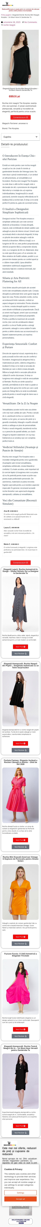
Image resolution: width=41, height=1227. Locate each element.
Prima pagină (6, 15)
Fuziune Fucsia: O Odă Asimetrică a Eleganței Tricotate (20, 955)
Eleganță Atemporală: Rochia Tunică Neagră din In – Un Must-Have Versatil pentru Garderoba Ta (20, 1048)
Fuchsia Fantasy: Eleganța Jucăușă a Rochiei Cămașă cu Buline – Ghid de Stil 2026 (20, 762)
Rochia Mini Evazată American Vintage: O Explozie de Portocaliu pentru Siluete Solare (20, 859)
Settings (20, 1193)
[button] (36, 137)
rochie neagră (9, 25)
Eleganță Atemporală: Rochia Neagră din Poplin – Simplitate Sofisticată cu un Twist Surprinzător (20, 666)
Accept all (20, 1199)
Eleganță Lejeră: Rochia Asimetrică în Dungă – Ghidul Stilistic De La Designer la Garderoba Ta (20, 571)
